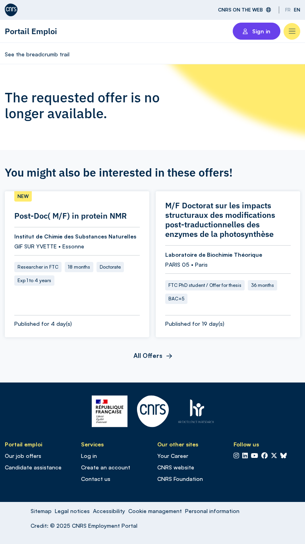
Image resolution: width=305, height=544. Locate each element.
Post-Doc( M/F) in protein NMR (70, 216)
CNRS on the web (240, 10)
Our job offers (23, 455)
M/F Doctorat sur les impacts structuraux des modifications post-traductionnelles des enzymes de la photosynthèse (220, 220)
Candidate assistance (33, 467)
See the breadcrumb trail (37, 54)
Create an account (105, 467)
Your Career (172, 455)
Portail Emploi (31, 31)
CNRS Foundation (180, 478)
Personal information (212, 510)
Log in (89, 455)
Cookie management (155, 510)
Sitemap (41, 510)
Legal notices (72, 510)
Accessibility (109, 510)
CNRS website (175, 467)
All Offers (147, 355)
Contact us (95, 478)
